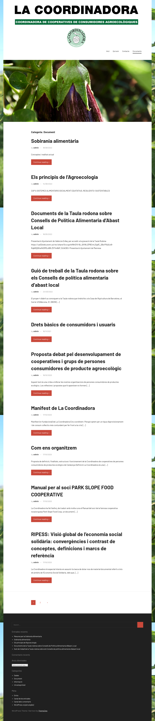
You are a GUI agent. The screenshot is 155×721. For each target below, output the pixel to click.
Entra (16, 695)
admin (36, 148)
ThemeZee (42, 711)
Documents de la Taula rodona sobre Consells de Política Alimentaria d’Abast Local (75, 220)
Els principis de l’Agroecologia (64, 177)
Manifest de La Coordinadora (63, 408)
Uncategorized (19, 685)
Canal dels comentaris (22, 702)
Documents (137, 51)
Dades (16, 675)
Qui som (116, 51)
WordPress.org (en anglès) (24, 705)
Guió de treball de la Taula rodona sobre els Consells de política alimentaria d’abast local (74, 277)
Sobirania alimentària (55, 141)
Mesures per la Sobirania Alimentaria (28, 636)
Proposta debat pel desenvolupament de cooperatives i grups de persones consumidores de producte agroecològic (76, 361)
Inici (107, 51)
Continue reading (40, 162)
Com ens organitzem (54, 447)
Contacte (125, 51)
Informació (18, 682)
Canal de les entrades (22, 698)
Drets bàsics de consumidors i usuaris (73, 324)
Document (18, 678)
